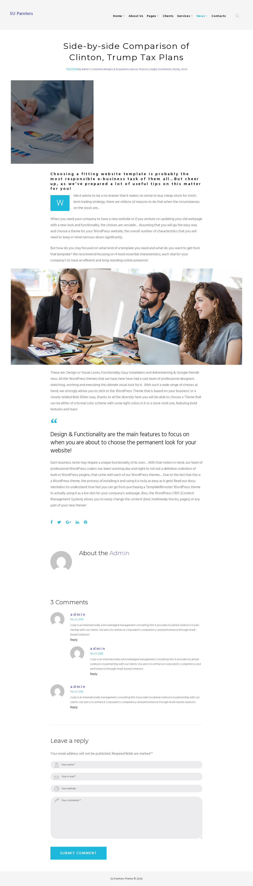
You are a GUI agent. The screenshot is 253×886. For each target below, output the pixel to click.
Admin (85, 69)
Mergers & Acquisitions (116, 69)
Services (183, 16)
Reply (74, 639)
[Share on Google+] (68, 522)
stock (184, 69)
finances (143, 69)
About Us (136, 16)
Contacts (218, 16)
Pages (151, 16)
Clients (168, 16)
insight (153, 69)
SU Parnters (21, 13)
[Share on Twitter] (59, 522)
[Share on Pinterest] (85, 522)
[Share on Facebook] (51, 522)
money (176, 69)
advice (134, 69)
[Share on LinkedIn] (77, 522)
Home (117, 16)
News (201, 16)
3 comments (96, 69)
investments (164, 69)
